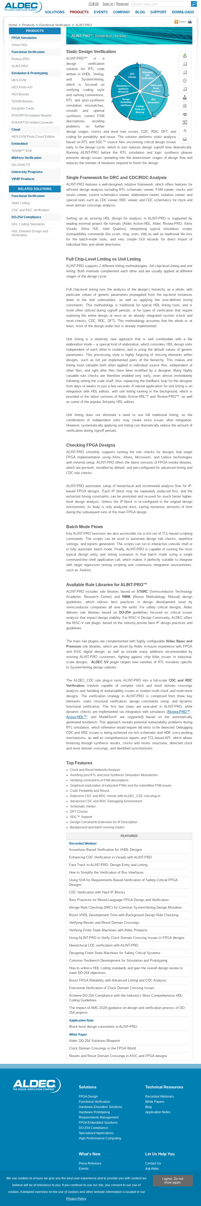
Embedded (19, 144)
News (185, 104)
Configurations (185, 79)
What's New (185, 64)
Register (122, 4)
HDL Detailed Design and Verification (30, 233)
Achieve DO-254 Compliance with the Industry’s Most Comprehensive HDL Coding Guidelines (125, 998)
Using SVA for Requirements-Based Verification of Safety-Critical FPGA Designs (123, 882)
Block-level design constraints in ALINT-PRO (103, 1027)
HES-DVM (19, 80)
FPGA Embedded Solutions (98, 1122)
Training (185, 112)
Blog (148, 1107)
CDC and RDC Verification (30, 210)
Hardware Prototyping (94, 1112)
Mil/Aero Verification (26, 158)
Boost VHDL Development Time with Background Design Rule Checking (123, 915)
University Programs (27, 172)
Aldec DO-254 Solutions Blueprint (94, 1041)
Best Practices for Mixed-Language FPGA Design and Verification (119, 900)
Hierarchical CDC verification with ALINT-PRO (103, 945)
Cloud (16, 129)
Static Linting (21, 203)
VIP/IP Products (23, 179)
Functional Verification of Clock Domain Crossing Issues (111, 988)
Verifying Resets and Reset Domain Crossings (104, 923)
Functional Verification (28, 52)
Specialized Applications (96, 1133)
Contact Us (153, 1163)
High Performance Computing (100, 1138)
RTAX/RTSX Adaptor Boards (32, 115)
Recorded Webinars (159, 1096)
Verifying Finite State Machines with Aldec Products (108, 930)
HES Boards (20, 94)
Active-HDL (20, 45)
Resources (185, 95)
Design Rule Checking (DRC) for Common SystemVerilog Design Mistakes (125, 907)
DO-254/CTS (21, 165)
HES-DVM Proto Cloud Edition (33, 137)
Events (83, 1168)
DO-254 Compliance (26, 217)
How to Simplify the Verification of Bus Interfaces (106, 872)
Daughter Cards (23, 108)
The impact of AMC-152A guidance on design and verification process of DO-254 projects (127, 1010)
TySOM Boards (22, 101)
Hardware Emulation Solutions (100, 1107)
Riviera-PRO (21, 59)
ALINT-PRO (20, 66)
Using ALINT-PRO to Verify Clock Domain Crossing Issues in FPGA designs (127, 938)
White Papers (154, 1102)
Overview (185, 70)
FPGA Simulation (24, 38)
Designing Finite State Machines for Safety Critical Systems (114, 953)
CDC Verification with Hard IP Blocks (97, 892)
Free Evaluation (185, 56)
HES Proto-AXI (22, 87)
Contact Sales (185, 139)
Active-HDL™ (76, 717)
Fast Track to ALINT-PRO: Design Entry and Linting (108, 865)
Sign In (108, 4)
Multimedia (185, 121)
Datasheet (185, 87)
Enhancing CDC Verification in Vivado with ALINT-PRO (110, 857)
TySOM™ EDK (22, 151)
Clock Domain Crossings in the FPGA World (102, 1048)
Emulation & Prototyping (30, 73)
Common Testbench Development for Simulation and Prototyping (118, 960)
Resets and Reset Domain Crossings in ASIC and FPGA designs (118, 1056)
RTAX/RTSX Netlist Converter (32, 122)
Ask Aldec (152, 1168)
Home (13, 25)
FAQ (185, 129)
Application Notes (157, 1112)
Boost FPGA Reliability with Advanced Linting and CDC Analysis (117, 980)
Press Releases (90, 1163)
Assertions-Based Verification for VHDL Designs (105, 850)
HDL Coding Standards (28, 224)
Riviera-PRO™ (179, 712)
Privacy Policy (76, 1199)
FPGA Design (88, 1096)
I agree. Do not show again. (172, 1180)
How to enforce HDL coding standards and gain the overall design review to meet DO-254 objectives (126, 970)
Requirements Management (99, 1117)
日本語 (93, 4)
